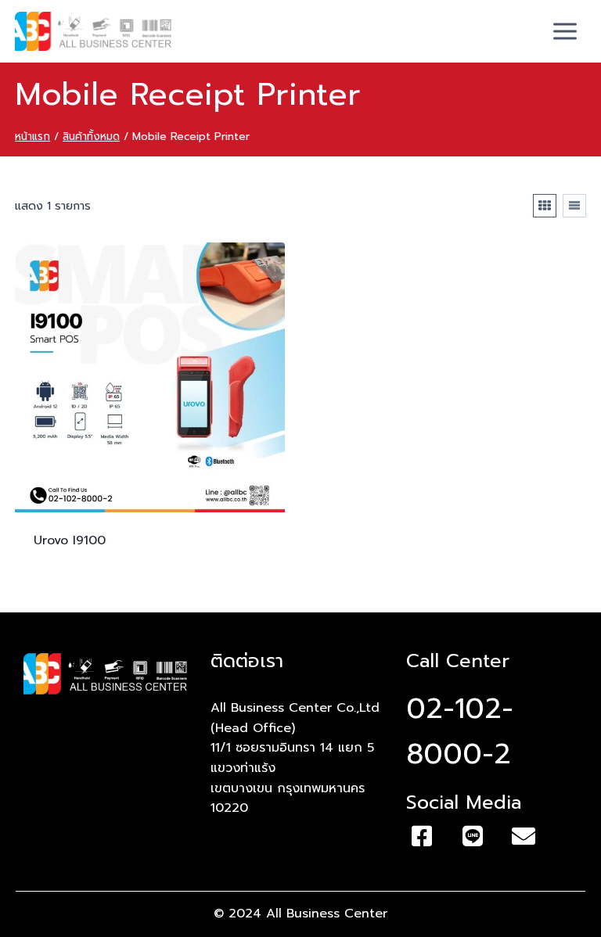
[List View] (574, 205)
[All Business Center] (93, 31)
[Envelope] (523, 836)
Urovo (70, 540)
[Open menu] (565, 31)
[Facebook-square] (421, 836)
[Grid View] (544, 205)
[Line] (472, 836)
